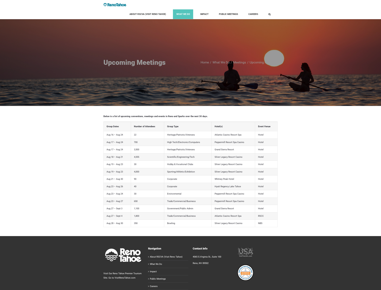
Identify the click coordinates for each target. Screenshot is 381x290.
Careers (154, 286)
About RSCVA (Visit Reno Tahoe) (166, 256)
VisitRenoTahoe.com (125, 277)
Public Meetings (158, 278)
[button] (269, 14)
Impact (153, 271)
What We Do (156, 264)
